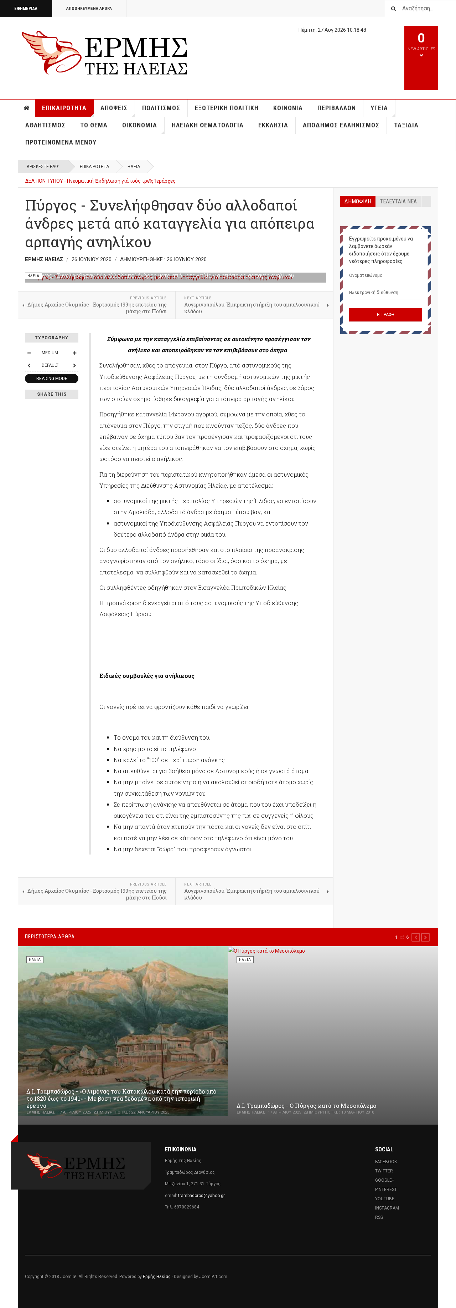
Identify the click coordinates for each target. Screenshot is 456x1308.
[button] (415, 937)
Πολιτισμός (161, 108)
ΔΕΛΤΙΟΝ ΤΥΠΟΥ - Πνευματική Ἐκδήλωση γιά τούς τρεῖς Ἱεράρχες (100, 177)
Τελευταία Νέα (398, 201)
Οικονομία (139, 125)
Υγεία (379, 108)
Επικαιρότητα (64, 108)
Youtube (384, 1198)
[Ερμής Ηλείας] (105, 51)
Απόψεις (114, 108)
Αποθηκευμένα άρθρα (89, 8)
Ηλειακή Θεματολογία (208, 125)
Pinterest (386, 1189)
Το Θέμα (94, 125)
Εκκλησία (273, 125)
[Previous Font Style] (29, 365)
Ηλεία (134, 166)
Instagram (387, 1208)
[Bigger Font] (74, 353)
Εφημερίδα (25, 8)
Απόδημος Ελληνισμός (341, 125)
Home (26, 108)
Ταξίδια (406, 125)
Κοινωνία (288, 108)
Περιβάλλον (336, 108)
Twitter (384, 1170)
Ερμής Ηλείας (157, 1276)
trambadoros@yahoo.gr (201, 1195)
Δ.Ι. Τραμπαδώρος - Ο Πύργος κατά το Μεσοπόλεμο (306, 1105)
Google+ (384, 1180)
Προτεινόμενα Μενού (61, 142)
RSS (379, 1217)
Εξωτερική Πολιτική (227, 108)
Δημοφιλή (357, 201)
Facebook (386, 1161)
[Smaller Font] (29, 353)
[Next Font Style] (74, 365)
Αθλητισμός (45, 125)
